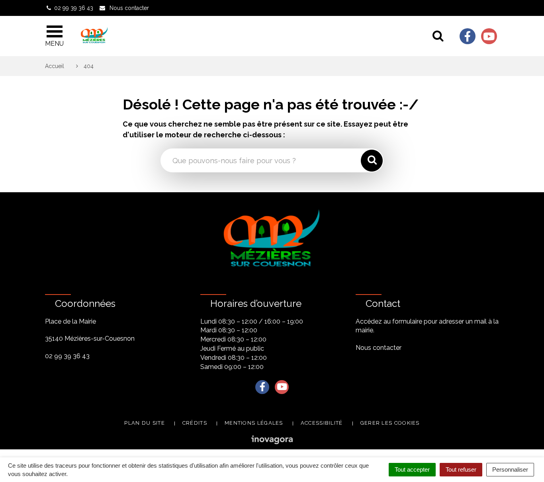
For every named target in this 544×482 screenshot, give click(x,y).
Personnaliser (510, 469)
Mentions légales (254, 423)
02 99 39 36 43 (67, 356)
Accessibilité (322, 423)
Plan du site (144, 423)
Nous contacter (378, 347)
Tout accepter (412, 469)
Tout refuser (461, 469)
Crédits (194, 423)
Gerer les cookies (390, 423)
